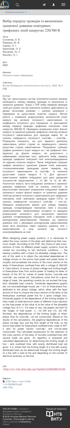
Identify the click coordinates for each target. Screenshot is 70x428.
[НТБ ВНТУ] (54, 415)
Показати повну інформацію (18, 75)
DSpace (6, 424)
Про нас (18, 414)
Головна (23, 408)
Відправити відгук (11, 411)
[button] (44, 4)
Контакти (7, 414)
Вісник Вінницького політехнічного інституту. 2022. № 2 (33, 85)
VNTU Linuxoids (10, 421)
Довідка (26, 411)
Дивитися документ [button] (15, 12)
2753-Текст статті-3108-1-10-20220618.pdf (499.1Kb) (17, 384)
